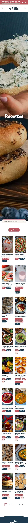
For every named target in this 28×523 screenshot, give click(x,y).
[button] (25, 8)
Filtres (15, 230)
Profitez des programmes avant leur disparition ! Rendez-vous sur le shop (11, 2)
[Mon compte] (22, 2)
